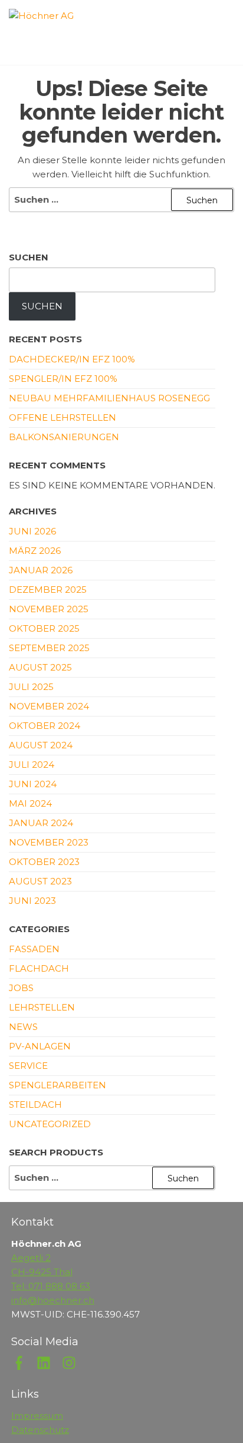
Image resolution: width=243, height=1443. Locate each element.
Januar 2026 (41, 570)
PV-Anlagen (40, 1046)
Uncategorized (50, 1124)
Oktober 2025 (44, 628)
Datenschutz (40, 1429)
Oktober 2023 (44, 861)
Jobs (21, 987)
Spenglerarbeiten (57, 1085)
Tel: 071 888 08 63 (50, 1286)
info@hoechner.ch (52, 1300)
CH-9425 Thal (42, 1271)
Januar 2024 (41, 822)
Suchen (28, 257)
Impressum (37, 1415)
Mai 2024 (30, 803)
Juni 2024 (33, 784)
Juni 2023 (32, 900)
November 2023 (48, 842)
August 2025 (40, 667)
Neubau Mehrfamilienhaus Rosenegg (109, 398)
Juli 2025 (31, 686)
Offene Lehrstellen (62, 417)
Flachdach (39, 968)
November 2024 (49, 706)
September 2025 (49, 647)
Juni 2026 (32, 531)
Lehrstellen (42, 1007)
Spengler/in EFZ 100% (63, 378)
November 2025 (48, 609)
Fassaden (34, 949)
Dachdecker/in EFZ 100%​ (72, 359)
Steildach (35, 1104)
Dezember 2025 (48, 589)
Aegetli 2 (31, 1257)
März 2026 (35, 550)
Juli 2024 (31, 764)
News (23, 1026)
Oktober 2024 (44, 725)
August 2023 (40, 881)
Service (28, 1065)
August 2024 (41, 745)
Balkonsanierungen (64, 437)
